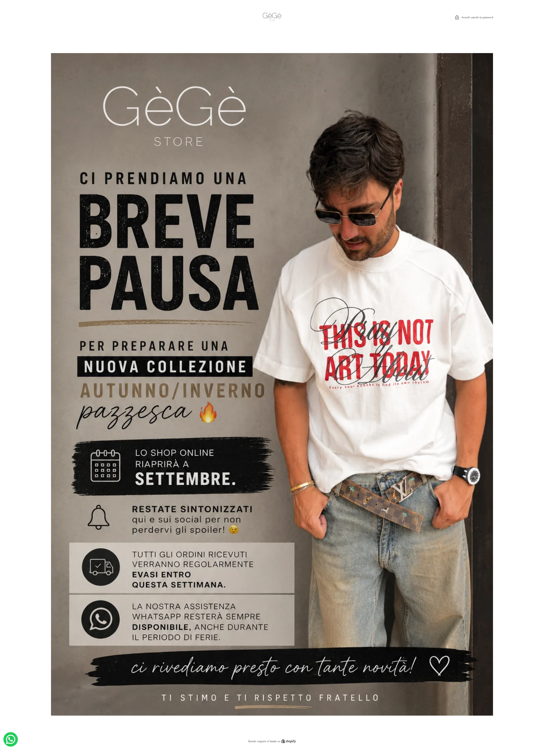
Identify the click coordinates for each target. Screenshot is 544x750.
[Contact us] (10, 739)
